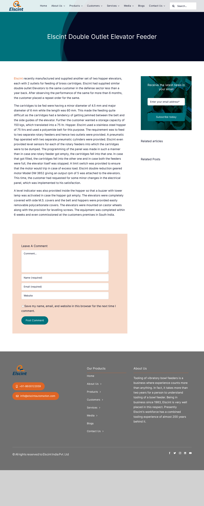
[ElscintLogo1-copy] (16, 2)
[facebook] (169, 453)
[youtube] (190, 453)
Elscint (18, 78)
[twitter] (175, 453)
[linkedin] (185, 453)
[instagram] (180, 453)
